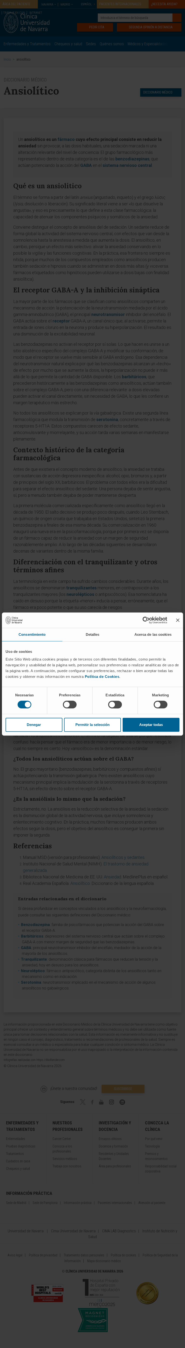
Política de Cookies (102, 676)
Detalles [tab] (92, 634)
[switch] (70, 704)
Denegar (34, 725)
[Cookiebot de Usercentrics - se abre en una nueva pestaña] (146, 620)
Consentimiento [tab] (32, 634)
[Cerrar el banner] (177, 620)
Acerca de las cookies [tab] (153, 634)
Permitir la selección (92, 725)
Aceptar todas (151, 725)
